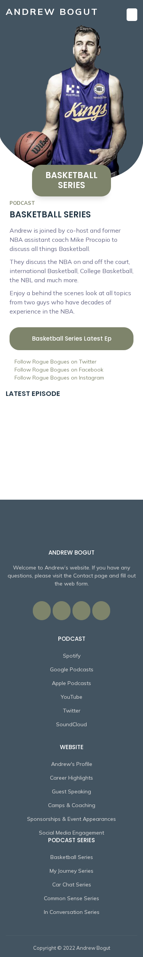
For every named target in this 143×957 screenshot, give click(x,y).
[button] (132, 14)
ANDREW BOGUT (52, 11)
